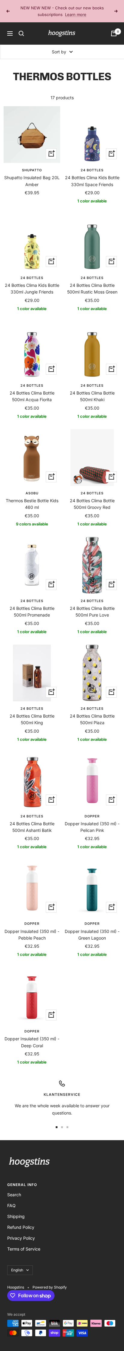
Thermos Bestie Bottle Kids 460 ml (32, 497)
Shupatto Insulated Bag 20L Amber (32, 174)
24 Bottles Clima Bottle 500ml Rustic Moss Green (92, 282)
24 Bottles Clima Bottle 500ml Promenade (32, 605)
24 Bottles (92, 163)
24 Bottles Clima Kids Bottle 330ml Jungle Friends (32, 282)
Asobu (32, 486)
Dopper (92, 809)
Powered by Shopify (50, 1280)
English (17, 1263)
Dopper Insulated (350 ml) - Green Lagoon (92, 928)
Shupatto (32, 163)
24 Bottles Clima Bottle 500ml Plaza (92, 712)
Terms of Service (23, 1242)
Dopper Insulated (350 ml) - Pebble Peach (32, 928)
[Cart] (114, 27)
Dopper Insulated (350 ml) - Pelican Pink (92, 820)
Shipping (16, 1209)
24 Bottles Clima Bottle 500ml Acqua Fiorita (32, 389)
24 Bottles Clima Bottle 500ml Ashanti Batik (32, 820)
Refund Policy (20, 1220)
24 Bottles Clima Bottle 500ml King (32, 712)
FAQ (11, 1198)
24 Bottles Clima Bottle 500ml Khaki (92, 389)
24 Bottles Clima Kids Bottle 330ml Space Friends (92, 174)
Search (14, 1188)
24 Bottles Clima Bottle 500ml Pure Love (92, 605)
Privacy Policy (21, 1231)
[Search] (21, 27)
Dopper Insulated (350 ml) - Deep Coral (32, 1035)
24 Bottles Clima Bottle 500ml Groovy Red (92, 497)
